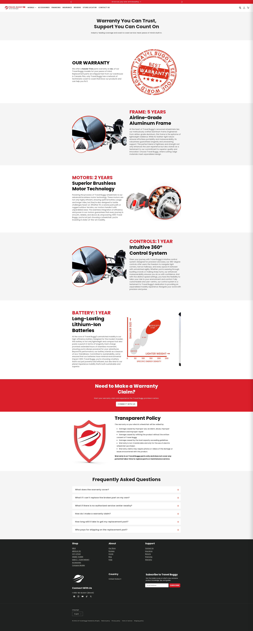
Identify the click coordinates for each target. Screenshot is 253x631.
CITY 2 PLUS (76, 554)
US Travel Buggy (82, 621)
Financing (148, 557)
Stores (111, 554)
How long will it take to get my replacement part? (101, 521)
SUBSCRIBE (174, 585)
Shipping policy (139, 621)
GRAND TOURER (77, 557)
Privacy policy (116, 621)
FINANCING (55, 7)
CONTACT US (104, 7)
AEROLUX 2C (76, 551)
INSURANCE (67, 7)
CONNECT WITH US (126, 404)
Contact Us (149, 548)
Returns (148, 554)
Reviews (111, 551)
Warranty (148, 560)
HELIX (74, 548)
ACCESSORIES (44, 7)
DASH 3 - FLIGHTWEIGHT (80, 560)
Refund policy (105, 621)
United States (115, 579)
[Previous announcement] (71, 2)
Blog (110, 557)
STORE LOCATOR (90, 7)
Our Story (112, 548)
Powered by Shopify (94, 621)
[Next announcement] (182, 2)
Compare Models (78, 565)
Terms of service (127, 621)
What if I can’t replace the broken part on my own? (102, 497)
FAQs (110, 560)
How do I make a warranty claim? (93, 513)
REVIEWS (77, 7)
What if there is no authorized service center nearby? (103, 505)
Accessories (76, 563)
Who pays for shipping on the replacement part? (101, 529)
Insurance (148, 551)
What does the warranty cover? (92, 489)
